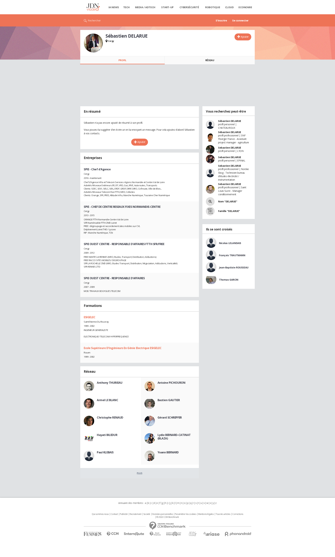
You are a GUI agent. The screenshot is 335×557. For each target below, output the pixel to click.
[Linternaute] (134, 534)
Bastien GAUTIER (169, 400)
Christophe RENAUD (110, 417)
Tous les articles (223, 514)
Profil (122, 60)
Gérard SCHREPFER (170, 417)
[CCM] (113, 534)
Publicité (124, 514)
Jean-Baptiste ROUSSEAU (233, 267)
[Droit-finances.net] (155, 534)
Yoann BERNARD (168, 452)
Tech (126, 7)
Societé (146, 514)
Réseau (209, 60)
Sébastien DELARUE (229, 121)
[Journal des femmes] (92, 534)
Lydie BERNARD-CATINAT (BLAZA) (174, 436)
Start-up (167, 7)
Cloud (229, 7)
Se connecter (240, 20)
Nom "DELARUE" (227, 201)
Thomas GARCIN (228, 279)
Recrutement (135, 514)
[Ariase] (211, 534)
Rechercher (94, 20)
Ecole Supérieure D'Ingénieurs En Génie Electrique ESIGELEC (123, 348)
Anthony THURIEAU (109, 383)
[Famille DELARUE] (210, 211)
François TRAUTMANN (232, 255)
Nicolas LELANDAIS (230, 243)
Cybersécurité (189, 7)
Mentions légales (206, 514)
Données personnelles (162, 514)
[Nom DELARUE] (210, 201)
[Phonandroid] (238, 534)
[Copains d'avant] (173, 534)
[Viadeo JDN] (192, 534)
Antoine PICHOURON (171, 383)
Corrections (237, 514)
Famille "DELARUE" (229, 211)
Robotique (212, 7)
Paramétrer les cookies (185, 514)
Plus (139, 473)
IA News (114, 7)
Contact (114, 514)
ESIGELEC (89, 317)
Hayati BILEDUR (107, 435)
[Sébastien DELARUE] (93, 43)
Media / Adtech (145, 7)
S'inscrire (221, 20)
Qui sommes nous (100, 514)
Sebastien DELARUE (229, 147)
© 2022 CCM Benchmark (167, 517)
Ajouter (245, 36)
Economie (245, 7)
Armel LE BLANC (107, 400)
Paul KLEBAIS (105, 452)
